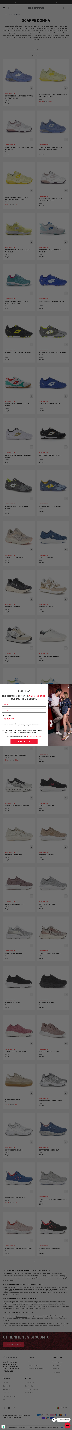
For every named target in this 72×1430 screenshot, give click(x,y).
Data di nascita (7, 715)
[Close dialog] (69, 686)
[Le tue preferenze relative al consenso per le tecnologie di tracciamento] (3, 1426)
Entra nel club (24, 741)
